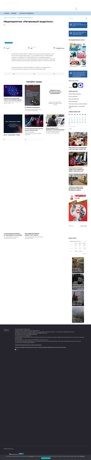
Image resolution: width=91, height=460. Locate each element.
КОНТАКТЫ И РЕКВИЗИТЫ (27, 13)
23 (85, 121)
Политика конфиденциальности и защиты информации (28, 344)
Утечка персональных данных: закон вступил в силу (34, 129)
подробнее (31, 456)
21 (79, 121)
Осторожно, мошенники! (32, 107)
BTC (85, 243)
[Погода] (71, 225)
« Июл (70, 128)
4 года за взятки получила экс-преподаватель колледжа (13, 234)
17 (69, 121)
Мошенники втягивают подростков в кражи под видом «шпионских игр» (76, 169)
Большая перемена (74, 98)
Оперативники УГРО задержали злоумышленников (55, 129)
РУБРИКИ (13, 13)
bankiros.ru (84, 253)
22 (82, 121)
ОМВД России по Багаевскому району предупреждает (55, 92)
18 (72, 121)
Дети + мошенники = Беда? (12, 134)
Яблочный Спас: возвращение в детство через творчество (78, 148)
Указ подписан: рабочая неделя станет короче (32, 234)
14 (79, 119)
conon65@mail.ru (81, 5)
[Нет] (89, 457)
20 (77, 121)
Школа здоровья (73, 101)
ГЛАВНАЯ (6, 13)
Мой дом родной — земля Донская (78, 103)
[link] (76, 7)
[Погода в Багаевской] (78, 224)
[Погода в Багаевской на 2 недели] (83, 225)
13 (77, 119)
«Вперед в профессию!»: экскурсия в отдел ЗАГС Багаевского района (76, 188)
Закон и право (9, 42)
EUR (81, 243)
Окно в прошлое (73, 96)
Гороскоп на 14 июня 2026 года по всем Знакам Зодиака (13, 99)
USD (77, 243)
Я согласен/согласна (46, 458)
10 (69, 119)
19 (74, 121)
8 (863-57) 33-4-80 (81, 2)
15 (82, 119)
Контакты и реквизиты (6, 330)
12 (74, 119)
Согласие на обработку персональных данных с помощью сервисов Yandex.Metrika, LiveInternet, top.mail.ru (40, 347)
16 (85, 119)
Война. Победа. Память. (75, 93)
